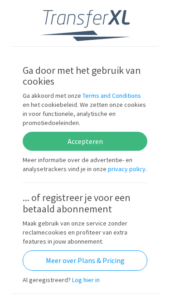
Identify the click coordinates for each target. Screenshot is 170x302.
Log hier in (86, 280)
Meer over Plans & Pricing (85, 260)
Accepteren (85, 141)
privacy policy (127, 169)
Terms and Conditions (112, 95)
